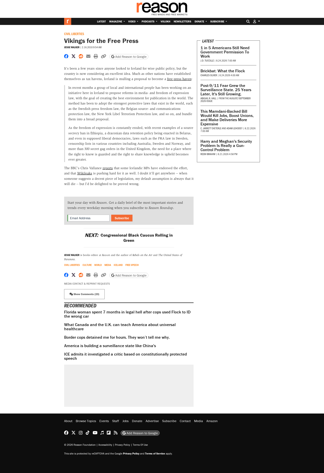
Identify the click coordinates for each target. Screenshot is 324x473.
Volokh (165, 21)
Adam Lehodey (234, 128)
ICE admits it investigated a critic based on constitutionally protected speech (125, 356)
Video (132, 21)
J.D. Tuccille (207, 60)
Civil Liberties (74, 34)
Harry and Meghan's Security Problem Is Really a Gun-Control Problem (226, 145)
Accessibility (105, 444)
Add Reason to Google (130, 56)
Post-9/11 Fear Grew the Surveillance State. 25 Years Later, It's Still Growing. (225, 90)
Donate (200, 21)
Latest (101, 21)
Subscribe (217, 21)
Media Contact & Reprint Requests (87, 283)
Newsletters (182, 21)
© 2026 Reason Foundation (80, 444)
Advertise (152, 421)
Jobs (125, 421)
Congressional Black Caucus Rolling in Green (129, 238)
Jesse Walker (71, 47)
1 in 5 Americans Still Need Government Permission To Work (224, 52)
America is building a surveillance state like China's (110, 345)
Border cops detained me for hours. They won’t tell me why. (117, 337)
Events (104, 421)
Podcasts (148, 21)
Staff (115, 421)
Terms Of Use (140, 444)
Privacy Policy (122, 444)
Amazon (212, 421)
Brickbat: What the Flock (222, 70)
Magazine (116, 21)
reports (108, 168)
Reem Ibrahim (207, 154)
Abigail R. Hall (208, 98)
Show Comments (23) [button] (86, 294)
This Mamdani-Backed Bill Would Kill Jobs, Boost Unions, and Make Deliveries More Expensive (227, 118)
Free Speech (132, 265)
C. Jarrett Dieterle (210, 128)
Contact (185, 421)
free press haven (179, 79)
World (98, 265)
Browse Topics (86, 421)
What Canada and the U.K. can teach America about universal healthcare (120, 326)
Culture (87, 265)
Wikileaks (84, 173)
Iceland (118, 265)
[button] (256, 21)
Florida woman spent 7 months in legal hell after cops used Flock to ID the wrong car (127, 314)
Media (107, 265)
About (68, 421)
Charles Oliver (208, 75)
